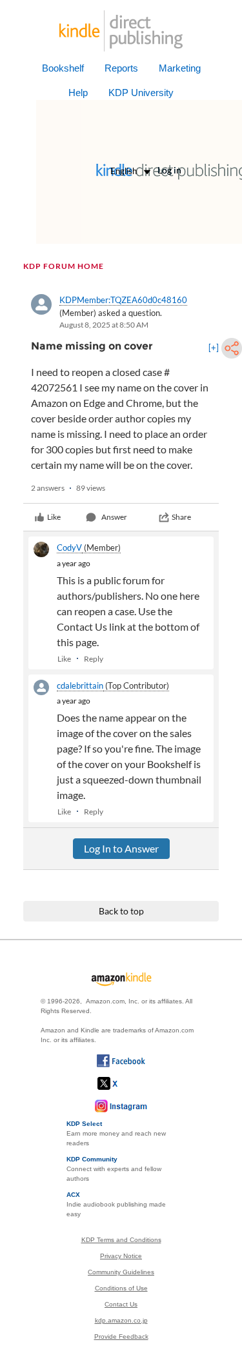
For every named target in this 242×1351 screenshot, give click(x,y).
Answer (114, 517)
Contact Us (121, 1304)
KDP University (141, 92)
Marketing (180, 68)
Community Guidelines (121, 1272)
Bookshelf (63, 68)
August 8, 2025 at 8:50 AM (103, 325)
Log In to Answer (121, 848)
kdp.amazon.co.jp (121, 1320)
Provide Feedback (121, 1336)
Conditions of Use (121, 1288)
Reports (121, 68)
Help (78, 92)
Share (181, 517)
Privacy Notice (121, 1255)
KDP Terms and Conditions (121, 1239)
